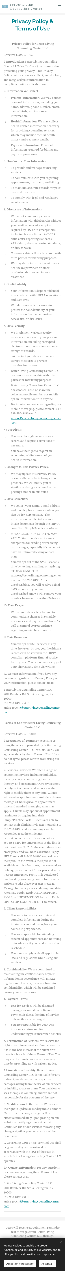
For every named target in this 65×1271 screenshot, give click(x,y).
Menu (59, 6)
